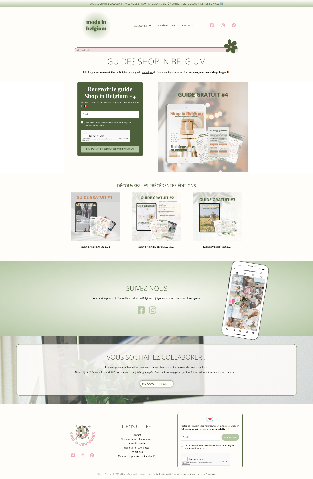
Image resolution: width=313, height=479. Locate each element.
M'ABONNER (230, 437)
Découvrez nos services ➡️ (206, 3)
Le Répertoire (166, 25)
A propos (187, 25)
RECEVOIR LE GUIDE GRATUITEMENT (110, 149)
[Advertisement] (24, 300)
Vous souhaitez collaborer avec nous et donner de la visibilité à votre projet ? (140, 3)
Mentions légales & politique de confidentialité (195, 474)
